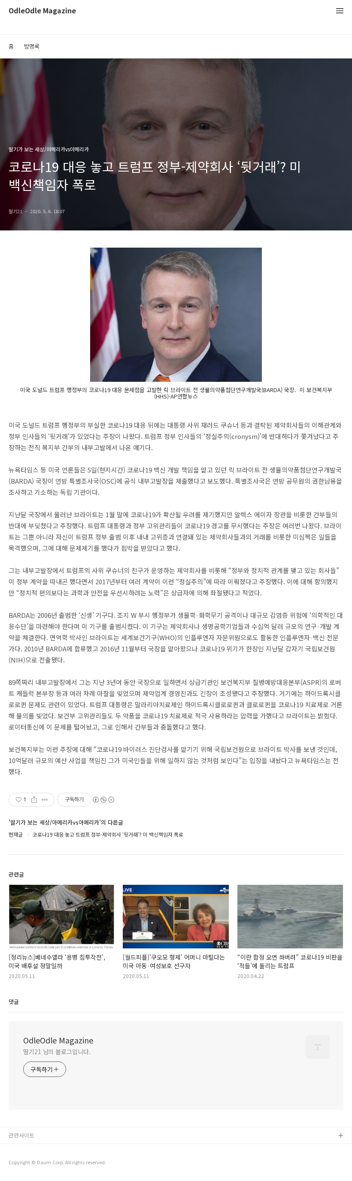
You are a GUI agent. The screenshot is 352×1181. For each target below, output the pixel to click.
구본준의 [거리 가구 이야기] (41, 1164)
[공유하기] (34, 799)
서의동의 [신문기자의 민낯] (41, 1150)
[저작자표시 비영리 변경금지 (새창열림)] (103, 799)
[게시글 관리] (44, 799)
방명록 (31, 46)
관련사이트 (21, 1135)
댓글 (14, 1001)
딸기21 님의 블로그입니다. (57, 1051)
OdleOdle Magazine (42, 10)
